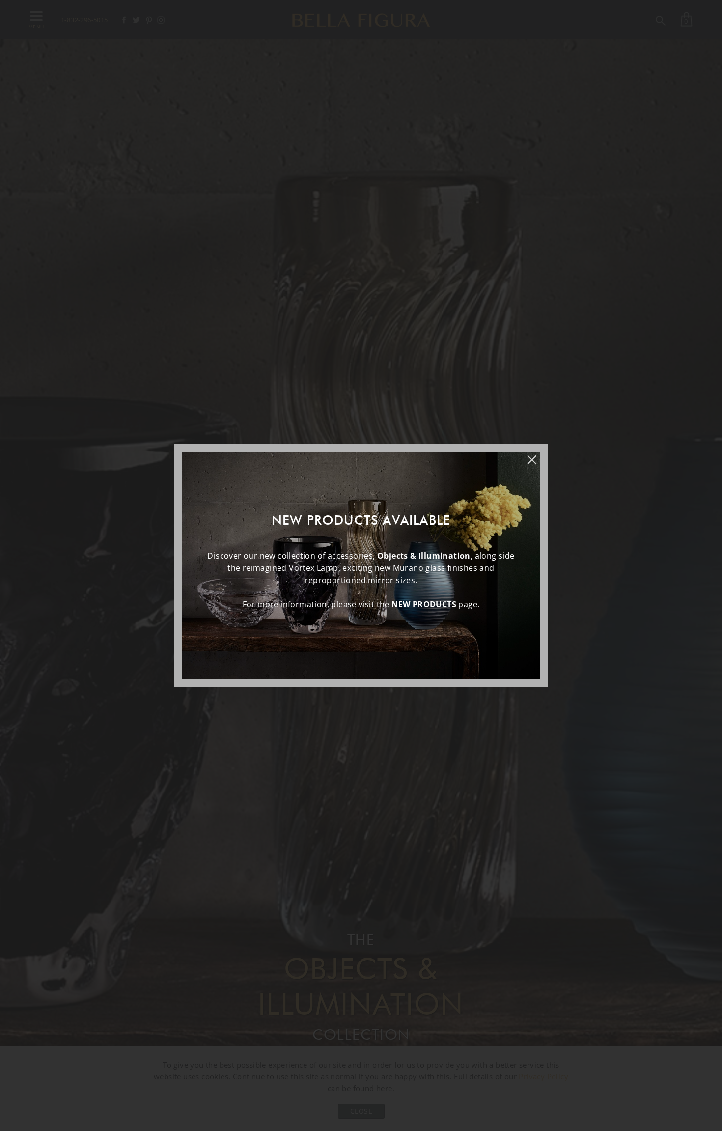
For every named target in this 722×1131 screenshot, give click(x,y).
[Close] (537, 455)
